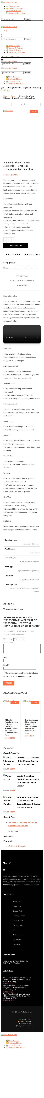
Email (6, 665)
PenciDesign (5, 90)
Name (6, 657)
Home (5, 96)
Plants (13, 96)
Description (22, 276)
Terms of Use (18, 921)
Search (27, 19)
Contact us (17, 906)
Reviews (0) (22, 285)
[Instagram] (4, 17)
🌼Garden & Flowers (14, 9)
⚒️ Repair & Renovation (15, 13)
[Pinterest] (6, 17)
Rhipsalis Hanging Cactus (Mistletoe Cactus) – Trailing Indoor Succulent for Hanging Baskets (11, 726)
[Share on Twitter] (17, 268)
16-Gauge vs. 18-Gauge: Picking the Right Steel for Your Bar (15, 962)
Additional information (22, 281)
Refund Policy (18, 911)
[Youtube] (8, 17)
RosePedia (17, 944)
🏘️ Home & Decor (13, 11)
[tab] (22, 276)
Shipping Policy (19, 916)
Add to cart (16, 246)
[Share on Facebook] (11, 268)
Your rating (8, 639)
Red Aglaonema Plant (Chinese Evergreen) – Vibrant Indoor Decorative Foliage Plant (31, 725)
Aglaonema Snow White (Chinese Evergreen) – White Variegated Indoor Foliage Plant (16, 988)
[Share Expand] (35, 268)
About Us (16, 901)
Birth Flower (17, 935)
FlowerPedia (17, 940)
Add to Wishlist (13, 254)
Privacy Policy (18, 925)
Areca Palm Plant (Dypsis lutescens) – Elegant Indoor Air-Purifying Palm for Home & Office (16, 996)
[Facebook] (2, 17)
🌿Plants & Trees (13, 6)
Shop (14, 930)
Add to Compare (32, 254)
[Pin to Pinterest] (23, 268)
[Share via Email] (29, 268)
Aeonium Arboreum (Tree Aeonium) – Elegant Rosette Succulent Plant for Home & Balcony (17, 979)
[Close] (1, 66)
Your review (8, 642)
